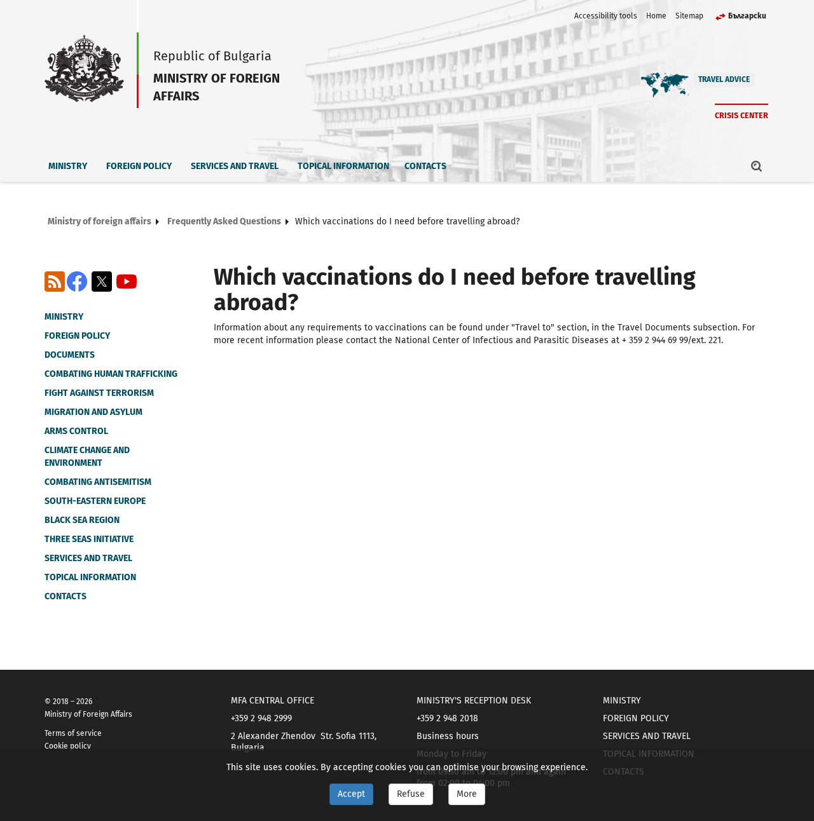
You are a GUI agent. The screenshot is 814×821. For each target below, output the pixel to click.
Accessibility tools (605, 15)
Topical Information (343, 166)
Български (747, 15)
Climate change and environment (87, 456)
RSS (55, 281)
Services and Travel (235, 166)
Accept (351, 794)
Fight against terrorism (99, 393)
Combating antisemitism (98, 482)
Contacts (425, 166)
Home (656, 15)
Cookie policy (68, 746)
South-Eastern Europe (95, 501)
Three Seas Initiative (89, 539)
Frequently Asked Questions (224, 221)
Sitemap (689, 15)
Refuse (411, 794)
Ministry (67, 166)
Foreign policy (139, 166)
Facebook (77, 281)
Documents (70, 354)
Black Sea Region (82, 520)
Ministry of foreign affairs (99, 221)
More (467, 794)
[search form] (756, 166)
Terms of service (73, 733)
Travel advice (724, 79)
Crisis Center (741, 115)
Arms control (76, 431)
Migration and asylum (93, 412)
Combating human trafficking (111, 374)
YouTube (126, 281)
